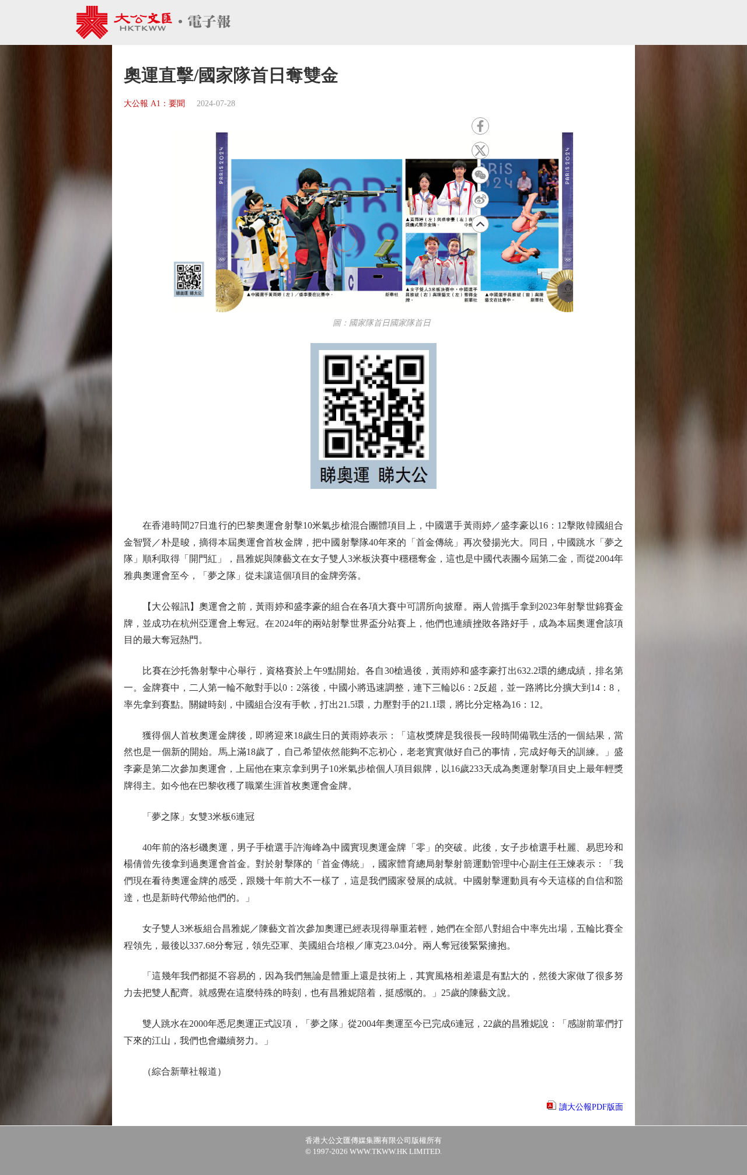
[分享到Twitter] (480, 150)
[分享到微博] (480, 199)
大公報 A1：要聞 (154, 103)
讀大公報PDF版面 (591, 1107)
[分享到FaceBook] (480, 126)
